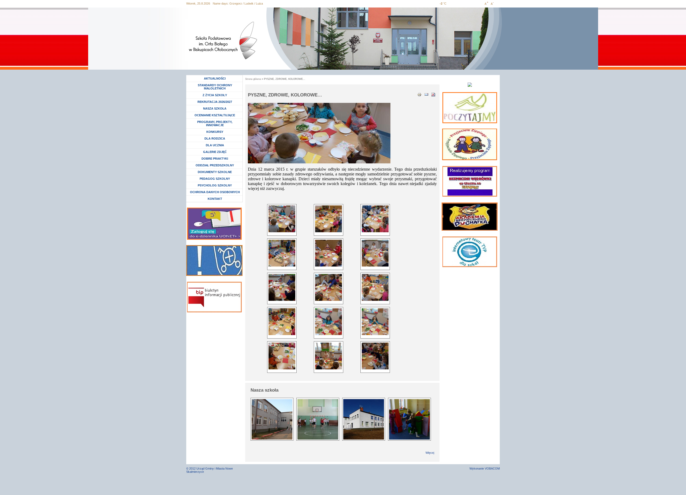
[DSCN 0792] (328, 356)
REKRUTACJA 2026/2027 (214, 101)
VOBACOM (492, 468)
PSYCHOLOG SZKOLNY (215, 185)
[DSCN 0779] (375, 218)
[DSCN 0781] (328, 253)
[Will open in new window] (469, 107)
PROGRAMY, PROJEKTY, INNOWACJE (214, 123)
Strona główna (253, 79)
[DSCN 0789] (328, 321)
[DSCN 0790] (375, 321)
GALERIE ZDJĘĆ (215, 151)
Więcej (430, 452)
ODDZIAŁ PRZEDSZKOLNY (215, 165)
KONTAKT (215, 198)
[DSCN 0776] (328, 218)
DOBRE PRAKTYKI (215, 158)
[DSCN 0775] (282, 218)
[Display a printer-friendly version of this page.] (419, 94)
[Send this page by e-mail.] (426, 94)
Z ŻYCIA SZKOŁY (215, 95)
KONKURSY (216, 131)
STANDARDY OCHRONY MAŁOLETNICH (215, 87)
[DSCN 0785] (282, 287)
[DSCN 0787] (375, 287)
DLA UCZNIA (215, 145)
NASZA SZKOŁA (214, 108)
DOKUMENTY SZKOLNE (215, 172)
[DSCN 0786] (328, 287)
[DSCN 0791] (282, 356)
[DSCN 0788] (282, 321)
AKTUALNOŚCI (215, 78)
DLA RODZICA (214, 138)
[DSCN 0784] (375, 253)
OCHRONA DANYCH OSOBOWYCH (215, 192)
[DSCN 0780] (282, 253)
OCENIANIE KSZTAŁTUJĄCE (215, 115)
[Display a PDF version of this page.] (433, 94)
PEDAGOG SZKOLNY (215, 178)
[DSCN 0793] (375, 356)
